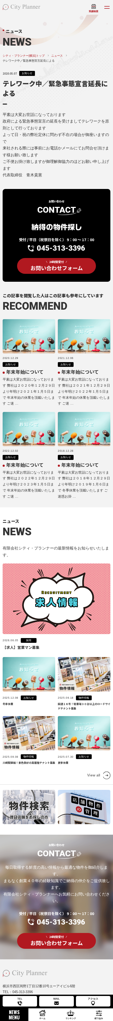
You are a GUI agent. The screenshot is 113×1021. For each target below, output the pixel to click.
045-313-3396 (61, 248)
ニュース (57, 55)
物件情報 (84, 697)
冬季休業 (8, 704)
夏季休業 (63, 763)
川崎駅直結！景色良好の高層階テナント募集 (29, 763)
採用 (28, 640)
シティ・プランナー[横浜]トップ (24, 55)
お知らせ (27, 73)
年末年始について (25, 371)
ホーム (42, 1018)
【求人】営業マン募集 (21, 647)
